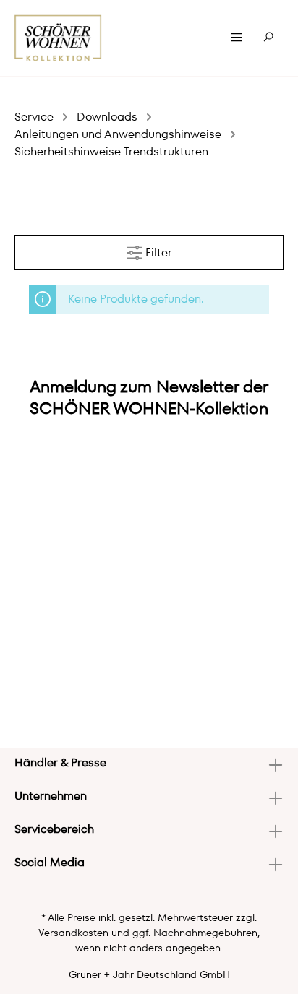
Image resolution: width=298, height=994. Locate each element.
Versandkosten (73, 932)
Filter (157, 252)
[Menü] (236, 37)
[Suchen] (268, 37)
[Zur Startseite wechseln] (58, 37)
